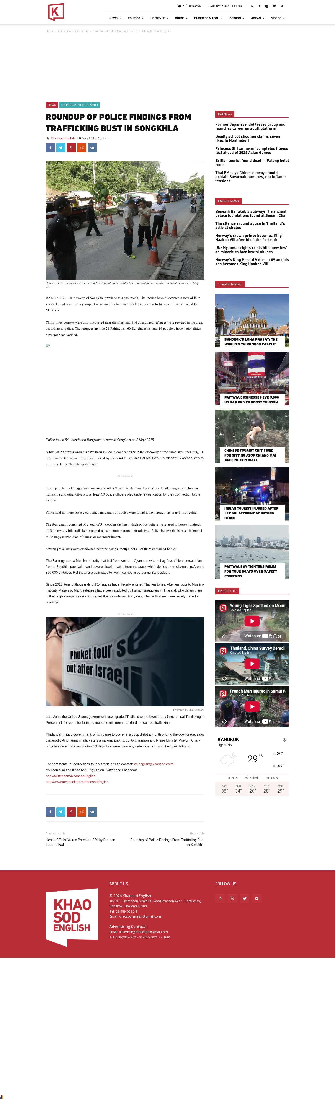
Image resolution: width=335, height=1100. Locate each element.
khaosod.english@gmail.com (140, 916)
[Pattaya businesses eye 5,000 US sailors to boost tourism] (252, 378)
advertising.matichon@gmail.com (143, 932)
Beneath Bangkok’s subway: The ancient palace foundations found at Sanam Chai (250, 214)
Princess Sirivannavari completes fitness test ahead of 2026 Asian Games (251, 151)
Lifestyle (157, 18)
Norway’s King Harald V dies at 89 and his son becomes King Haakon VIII (252, 262)
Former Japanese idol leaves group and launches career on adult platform (250, 126)
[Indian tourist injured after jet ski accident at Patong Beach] (252, 494)
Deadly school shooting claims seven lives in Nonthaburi (247, 139)
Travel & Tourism (230, 284)
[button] (252, 6)
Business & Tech (206, 18)
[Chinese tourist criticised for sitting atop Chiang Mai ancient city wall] (252, 436)
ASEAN (256, 18)
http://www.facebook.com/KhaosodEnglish (77, 782)
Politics (134, 18)
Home (50, 31)
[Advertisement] (167, 68)
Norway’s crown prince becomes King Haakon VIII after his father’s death (248, 238)
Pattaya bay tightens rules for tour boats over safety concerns (250, 571)
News (113, 18)
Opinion (235, 18)
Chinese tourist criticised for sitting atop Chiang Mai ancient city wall (250, 455)
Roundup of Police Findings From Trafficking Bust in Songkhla (167, 842)
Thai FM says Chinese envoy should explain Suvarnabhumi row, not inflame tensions (250, 177)
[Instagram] (266, 6)
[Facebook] (259, 6)
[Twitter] (274, 6)
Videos (276, 18)
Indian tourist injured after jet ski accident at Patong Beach (251, 513)
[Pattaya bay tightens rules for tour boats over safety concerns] (252, 552)
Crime (179, 18)
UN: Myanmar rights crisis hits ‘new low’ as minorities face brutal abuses (251, 250)
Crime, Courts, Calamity (73, 31)
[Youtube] (281, 6)
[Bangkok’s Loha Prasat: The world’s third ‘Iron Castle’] (252, 320)
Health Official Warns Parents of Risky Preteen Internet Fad (80, 842)
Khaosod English (63, 138)
